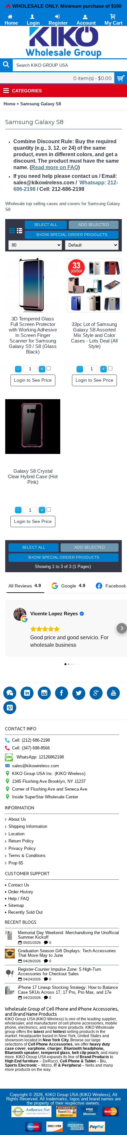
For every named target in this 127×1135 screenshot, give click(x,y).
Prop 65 (15, 863)
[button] (5, 628)
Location (16, 833)
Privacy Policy (22, 848)
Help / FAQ (18, 898)
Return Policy (21, 841)
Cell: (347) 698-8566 (31, 748)
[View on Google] (19, 614)
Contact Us (18, 885)
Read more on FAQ (54, 167)
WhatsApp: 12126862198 (40, 756)
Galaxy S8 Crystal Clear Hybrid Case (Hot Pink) (33, 476)
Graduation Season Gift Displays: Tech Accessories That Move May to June (67, 953)
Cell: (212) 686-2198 (31, 740)
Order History (20, 891)
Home (9, 103)
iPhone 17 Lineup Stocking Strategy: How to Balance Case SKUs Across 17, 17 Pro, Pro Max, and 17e (68, 989)
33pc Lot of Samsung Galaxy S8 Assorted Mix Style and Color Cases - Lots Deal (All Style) (94, 335)
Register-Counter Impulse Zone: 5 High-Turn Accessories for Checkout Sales (59, 971)
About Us (17, 819)
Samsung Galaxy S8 (40, 103)
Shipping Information (27, 826)
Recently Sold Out (25, 912)
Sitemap (16, 905)
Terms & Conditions (27, 855)
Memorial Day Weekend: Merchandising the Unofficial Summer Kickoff (68, 935)
